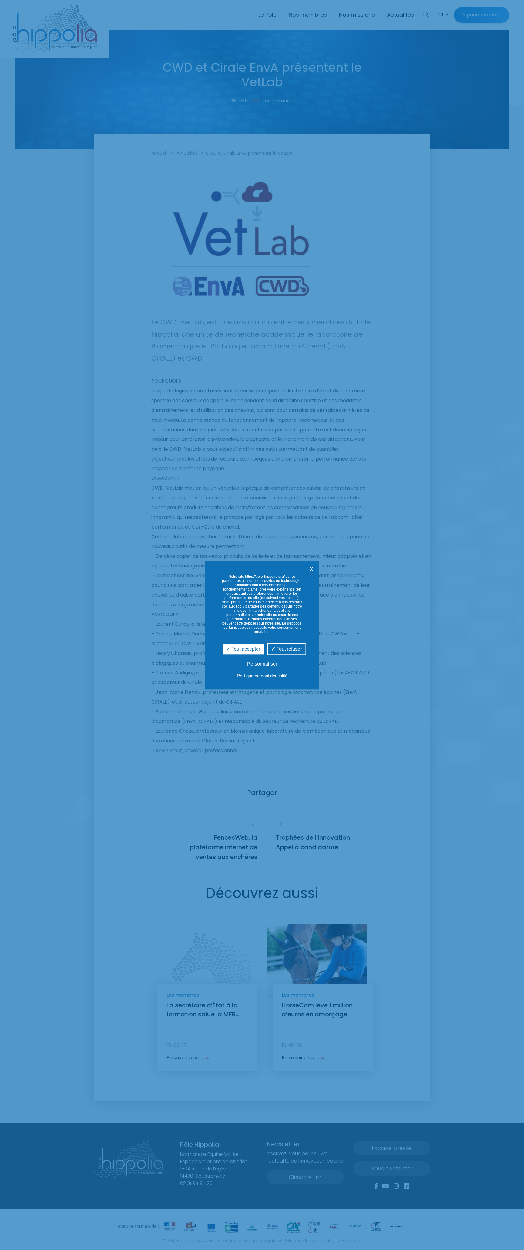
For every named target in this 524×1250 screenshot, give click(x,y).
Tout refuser (288, 649)
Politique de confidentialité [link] (262, 675)
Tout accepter (245, 649)
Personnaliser (262, 663)
